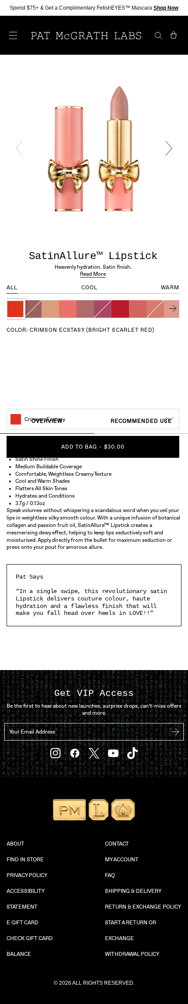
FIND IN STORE (25, 860)
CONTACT (117, 844)
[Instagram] (55, 753)
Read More (93, 274)
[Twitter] (94, 753)
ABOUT (15, 844)
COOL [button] (89, 287)
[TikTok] (132, 753)
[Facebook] (75, 753)
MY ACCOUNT (122, 860)
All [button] (12, 287)
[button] (15, 309)
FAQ (110, 875)
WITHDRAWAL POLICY (132, 954)
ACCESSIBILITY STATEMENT (25, 899)
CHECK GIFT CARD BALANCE (30, 946)
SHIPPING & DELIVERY (133, 891)
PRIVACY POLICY (27, 875)
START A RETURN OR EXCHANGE (130, 930)
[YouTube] (113, 753)
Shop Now (165, 8)
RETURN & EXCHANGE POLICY (143, 907)
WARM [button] (170, 287)
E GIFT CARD (22, 923)
